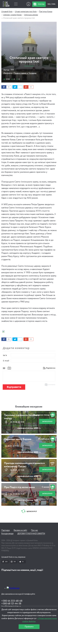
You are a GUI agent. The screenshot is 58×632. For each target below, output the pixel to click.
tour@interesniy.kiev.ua (11, 606)
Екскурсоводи (7, 533)
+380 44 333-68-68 (11, 601)
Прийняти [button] (29, 627)
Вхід (28, 4)
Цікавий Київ (6, 12)
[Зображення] (9, 368)
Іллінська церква (31, 15)
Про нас (34, 530)
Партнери (5, 530)
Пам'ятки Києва (45, 12)
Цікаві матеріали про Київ (26, 12)
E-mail (6, 360)
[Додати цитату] (5, 368)
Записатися (47, 421)
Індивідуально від (29, 428)
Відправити (14, 387)
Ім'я (5, 355)
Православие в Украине (24, 73)
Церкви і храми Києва (12, 15)
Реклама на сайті (20, 530)
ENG (53, 4)
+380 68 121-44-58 (11, 603)
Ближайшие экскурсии (28, 406)
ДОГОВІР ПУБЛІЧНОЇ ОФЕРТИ (31, 533)
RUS (49, 4)
